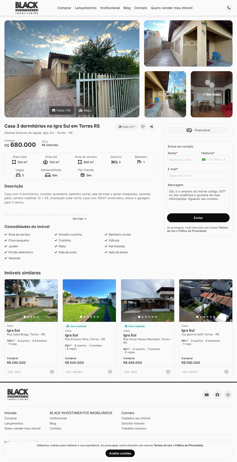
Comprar (64, 8)
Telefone (208, 153)
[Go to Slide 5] (38, 317)
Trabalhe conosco (133, 428)
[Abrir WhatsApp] (227, 452)
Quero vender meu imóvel (171, 8)
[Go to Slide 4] (35, 317)
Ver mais (78, 218)
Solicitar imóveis (133, 423)
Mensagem (175, 185)
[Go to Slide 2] (28, 317)
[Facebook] (217, 394)
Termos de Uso (163, 445)
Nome (173, 153)
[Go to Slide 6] (98, 317)
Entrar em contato (180, 146)
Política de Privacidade (192, 230)
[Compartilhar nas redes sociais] (151, 126)
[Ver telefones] (229, 8)
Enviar (198, 218)
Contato (140, 8)
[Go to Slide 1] (25, 317)
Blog (127, 8)
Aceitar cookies (120, 453)
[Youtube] (206, 394)
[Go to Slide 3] (31, 317)
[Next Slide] (54, 300)
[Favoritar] (143, 126)
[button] (31, 300)
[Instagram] (228, 394)
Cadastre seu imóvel (135, 418)
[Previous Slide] (8, 300)
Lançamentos (86, 8)
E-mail (173, 169)
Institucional (110, 8)
